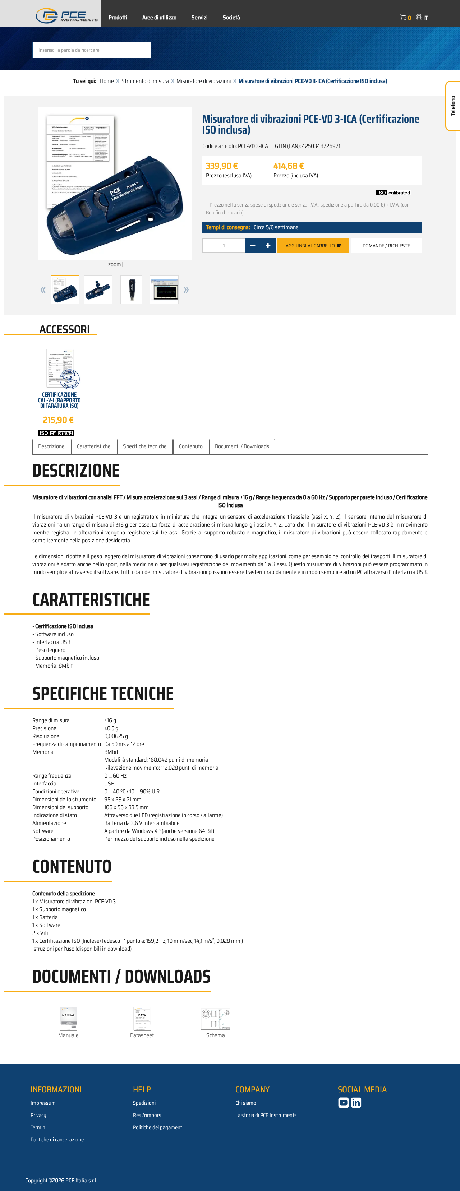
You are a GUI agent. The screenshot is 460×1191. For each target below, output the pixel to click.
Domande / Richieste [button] (386, 246)
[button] (43, 289)
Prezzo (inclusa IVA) (295, 176)
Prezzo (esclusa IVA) (229, 176)
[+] (268, 245)
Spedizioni (144, 1103)
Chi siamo (245, 1103)
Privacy (38, 1115)
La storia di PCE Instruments (266, 1115)
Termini (38, 1127)
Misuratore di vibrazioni (203, 81)
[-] (253, 245)
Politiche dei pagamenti (158, 1127)
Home (107, 81)
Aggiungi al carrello (311, 246)
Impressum (43, 1103)
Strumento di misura (145, 81)
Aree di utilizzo (159, 17)
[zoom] (114, 264)
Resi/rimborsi (147, 1115)
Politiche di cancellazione (57, 1139)
